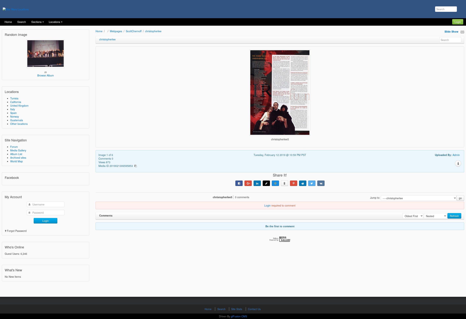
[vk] (321, 183)
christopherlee (153, 31)
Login (458, 22)
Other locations (19, 124)
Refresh (454, 216)
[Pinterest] (293, 183)
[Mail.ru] (275, 183)
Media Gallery (18, 150)
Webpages (116, 31)
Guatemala (16, 120)
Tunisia (14, 98)
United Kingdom (19, 105)
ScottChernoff (133, 31)
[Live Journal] (266, 183)
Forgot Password (17, 231)
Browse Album (45, 75)
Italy (12, 109)
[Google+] (248, 183)
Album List (16, 154)
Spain (13, 113)
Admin (456, 155)
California (15, 102)
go (460, 198)
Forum (14, 146)
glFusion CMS (239, 316)
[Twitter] (311, 183)
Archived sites (18, 157)
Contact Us (254, 309)
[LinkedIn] (257, 183)
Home (99, 31)
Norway (14, 116)
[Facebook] (239, 183)
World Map (16, 161)
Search (221, 309)
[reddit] (302, 183)
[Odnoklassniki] (284, 183)
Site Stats (237, 309)
